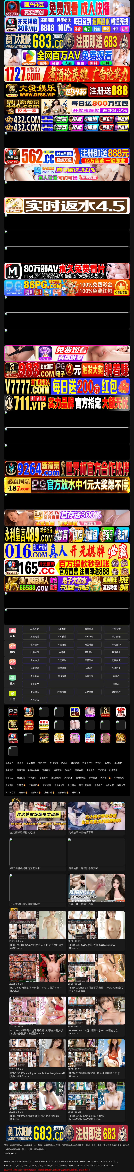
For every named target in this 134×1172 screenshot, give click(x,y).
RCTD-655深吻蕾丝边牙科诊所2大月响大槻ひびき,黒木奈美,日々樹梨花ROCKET (36, 1032)
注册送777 (87, 762)
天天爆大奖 (59, 785)
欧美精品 (89, 628)
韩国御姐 (62, 644)
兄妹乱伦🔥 (49, 792)
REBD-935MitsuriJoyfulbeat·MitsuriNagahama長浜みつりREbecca (37, 1074)
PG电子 (64, 762)
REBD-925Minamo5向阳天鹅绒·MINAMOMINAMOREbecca (86, 1117)
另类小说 (34, 699)
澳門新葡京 (81, 777)
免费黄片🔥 (63, 792)
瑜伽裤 (89, 668)
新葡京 (108, 762)
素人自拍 (116, 636)
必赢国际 (10, 770)
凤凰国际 (21, 770)
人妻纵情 (89, 691)
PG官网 (20, 762)
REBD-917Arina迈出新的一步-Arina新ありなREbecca (93, 1032)
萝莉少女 (116, 628)
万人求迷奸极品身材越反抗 (25, 904)
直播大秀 (121, 785)
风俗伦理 (116, 691)
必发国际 (44, 777)
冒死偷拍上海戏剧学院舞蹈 (83, 868)
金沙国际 (72, 785)
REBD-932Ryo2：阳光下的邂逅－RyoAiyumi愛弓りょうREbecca (96, 989)
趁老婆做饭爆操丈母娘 (22, 832)
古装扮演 (34, 660)
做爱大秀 (110, 785)
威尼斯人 (10, 762)
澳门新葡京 (56, 777)
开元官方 (47, 785)
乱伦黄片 (113, 770)
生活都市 (34, 691)
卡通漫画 (34, 676)
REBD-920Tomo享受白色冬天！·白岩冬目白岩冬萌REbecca (37, 946)
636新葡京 (119, 777)
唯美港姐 (89, 644)
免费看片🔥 (105, 777)
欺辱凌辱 (34, 652)
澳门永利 (54, 762)
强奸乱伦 (62, 628)
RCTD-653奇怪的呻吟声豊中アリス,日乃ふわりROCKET (36, 989)
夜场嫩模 (32, 777)
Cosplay (89, 636)
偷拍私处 (10, 777)
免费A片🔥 (36, 792)
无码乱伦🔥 (34, 785)
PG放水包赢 (33, 770)
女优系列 (62, 660)
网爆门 (116, 676)
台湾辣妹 (34, 644)
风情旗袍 (34, 668)
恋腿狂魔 (116, 660)
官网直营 (42, 762)
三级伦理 (34, 636)
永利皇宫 (93, 777)
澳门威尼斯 (11, 792)
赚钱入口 (76, 792)
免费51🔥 (21, 785)
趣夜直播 (21, 777)
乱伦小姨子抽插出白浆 (81, 904)
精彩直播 (58, 770)
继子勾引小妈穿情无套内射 (25, 868)
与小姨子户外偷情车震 (81, 832)
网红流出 (89, 652)
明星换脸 (62, 668)
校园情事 (62, 691)
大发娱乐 (68, 777)
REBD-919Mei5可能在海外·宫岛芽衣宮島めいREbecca (35, 1117)
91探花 (62, 652)
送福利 (98, 762)
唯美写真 (89, 676)
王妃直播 (102, 770)
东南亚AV (116, 644)
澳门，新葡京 (85, 785)
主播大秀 (91, 770)
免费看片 (98, 785)
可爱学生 (89, 660)
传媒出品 (34, 683)
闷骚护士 (116, 668)
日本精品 (62, 636)
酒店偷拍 (79, 770)
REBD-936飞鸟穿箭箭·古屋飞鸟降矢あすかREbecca (92, 946)
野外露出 (116, 652)
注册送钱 (75, 762)
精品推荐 (34, 628)
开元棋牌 (31, 762)
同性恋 (116, 683)
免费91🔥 (23, 792)
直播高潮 (46, 770)
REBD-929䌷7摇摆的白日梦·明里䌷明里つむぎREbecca (94, 1074)
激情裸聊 (10, 785)
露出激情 (62, 676)
